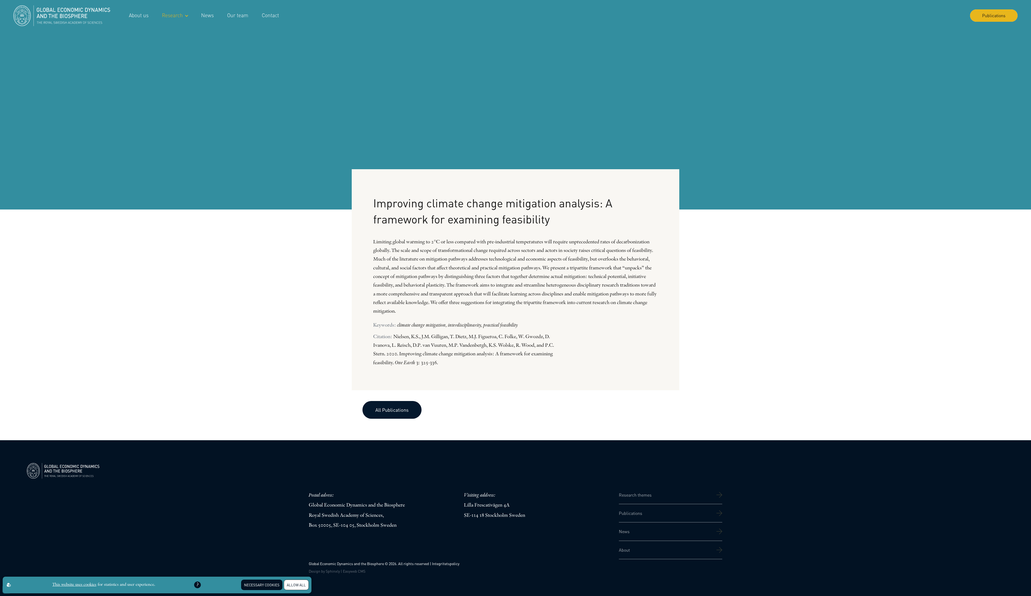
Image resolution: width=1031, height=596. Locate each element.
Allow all (296, 585)
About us (138, 15)
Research (172, 15)
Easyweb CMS (354, 571)
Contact (270, 15)
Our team (237, 15)
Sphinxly (333, 571)
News (207, 15)
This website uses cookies (74, 585)
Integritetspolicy (445, 563)
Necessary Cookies (261, 585)
